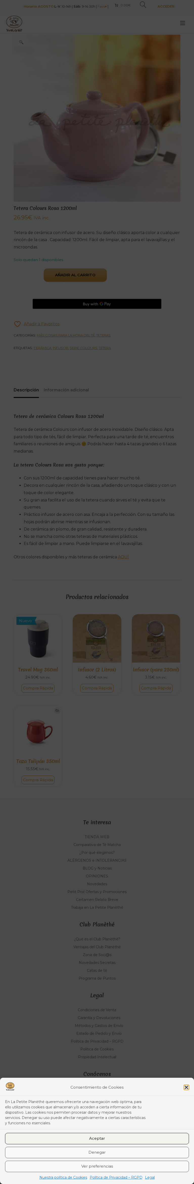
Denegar (97, 1152)
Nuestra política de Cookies (63, 1177)
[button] (186, 1087)
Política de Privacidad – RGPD (116, 1177)
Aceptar (97, 1138)
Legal (150, 1177)
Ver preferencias (97, 1166)
